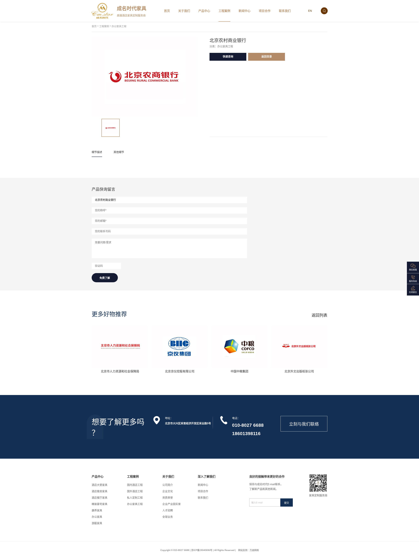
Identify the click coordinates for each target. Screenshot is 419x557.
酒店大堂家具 (99, 485)
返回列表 (319, 315)
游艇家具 (97, 523)
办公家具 (97, 516)
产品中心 (204, 11)
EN (310, 10)
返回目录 (266, 56)
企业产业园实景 (171, 504)
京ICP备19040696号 (201, 550)
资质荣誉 (167, 497)
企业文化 (167, 491)
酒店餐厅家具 (99, 497)
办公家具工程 (119, 26)
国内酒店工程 (135, 485)
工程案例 (224, 11)
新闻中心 (244, 11)
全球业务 (167, 516)
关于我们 (184, 11)
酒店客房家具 (99, 491)
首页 (167, 11)
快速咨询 (228, 56)
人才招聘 (167, 510)
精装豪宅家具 (99, 504)
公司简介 (167, 485)
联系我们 (285, 11)
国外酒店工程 (135, 491)
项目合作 (265, 11)
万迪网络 (254, 550)
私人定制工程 (135, 497)
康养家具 (97, 510)
